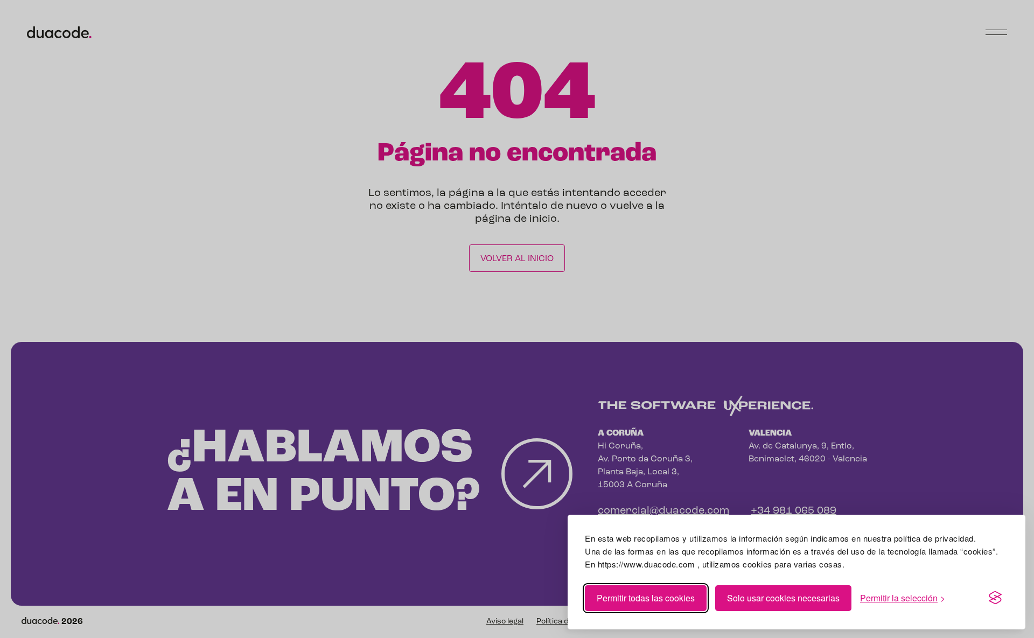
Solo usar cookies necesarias (783, 598)
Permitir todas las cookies (646, 598)
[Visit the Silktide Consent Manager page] (995, 598)
